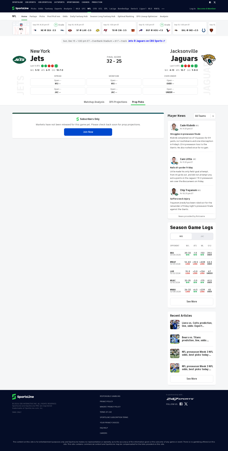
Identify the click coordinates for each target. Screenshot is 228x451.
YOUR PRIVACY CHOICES (109, 422)
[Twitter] (215, 2)
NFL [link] (89, 8)
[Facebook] (210, 2)
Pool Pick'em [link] (53, 16)
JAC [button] (202, 236)
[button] (21, 28)
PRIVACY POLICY (106, 401)
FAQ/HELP (104, 428)
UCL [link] (100, 8)
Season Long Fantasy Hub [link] (102, 16)
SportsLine (17, 2)
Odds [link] (40, 8)
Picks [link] (33, 8)
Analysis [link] (68, 8)
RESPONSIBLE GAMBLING (110, 396)
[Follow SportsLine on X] (186, 404)
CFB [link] (95, 8)
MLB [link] (78, 8)
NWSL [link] (157, 8)
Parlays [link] (33, 16)
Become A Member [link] (206, 8)
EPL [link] (106, 8)
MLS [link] (150, 8)
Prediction (97, 2)
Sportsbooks (73, 2)
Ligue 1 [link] (142, 8)
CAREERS (103, 433)
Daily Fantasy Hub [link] (79, 16)
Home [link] (24, 16)
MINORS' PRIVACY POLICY (110, 407)
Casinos (85, 2)
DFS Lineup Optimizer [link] (146, 16)
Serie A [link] (134, 8)
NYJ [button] (181, 236)
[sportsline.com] (20, 8)
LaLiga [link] (113, 8)
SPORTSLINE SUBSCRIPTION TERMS (114, 417)
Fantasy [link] (49, 8)
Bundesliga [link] (123, 8)
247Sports (59, 2)
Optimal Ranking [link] (126, 16)
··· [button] (163, 8)
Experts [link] (58, 8)
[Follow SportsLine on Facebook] (181, 404)
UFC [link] (84, 8)
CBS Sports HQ (45, 2)
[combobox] (195, 116)
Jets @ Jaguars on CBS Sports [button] (145, 41)
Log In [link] (193, 8)
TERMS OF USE (106, 412)
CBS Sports (30, 2)
